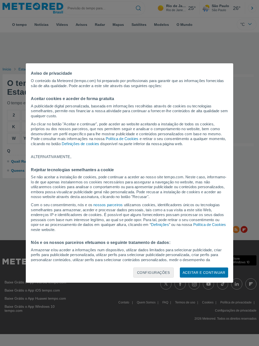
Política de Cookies (122, 139)
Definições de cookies (80, 144)
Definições (160, 224)
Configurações (153, 273)
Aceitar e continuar (204, 273)
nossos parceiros (108, 205)
